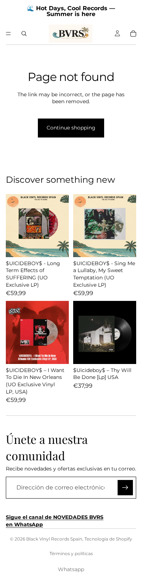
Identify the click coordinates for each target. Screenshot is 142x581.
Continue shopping (71, 127)
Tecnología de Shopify (108, 539)
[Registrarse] (125, 487)
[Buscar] (24, 34)
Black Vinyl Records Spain (54, 539)
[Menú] (8, 33)
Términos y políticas (71, 553)
